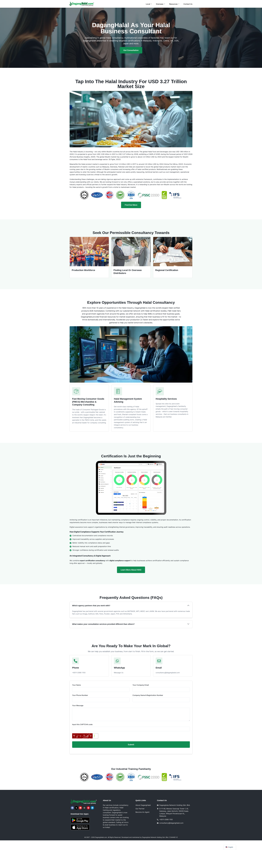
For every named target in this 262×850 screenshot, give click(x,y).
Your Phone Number (80, 695)
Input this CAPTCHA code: (82, 724)
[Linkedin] (92, 808)
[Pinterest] (88, 808)
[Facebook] (72, 808)
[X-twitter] (76, 808)
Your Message (77, 705)
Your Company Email (141, 685)
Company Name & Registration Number (148, 695)
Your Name (76, 685)
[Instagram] (84, 808)
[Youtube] (80, 808)
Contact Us (188, 4)
